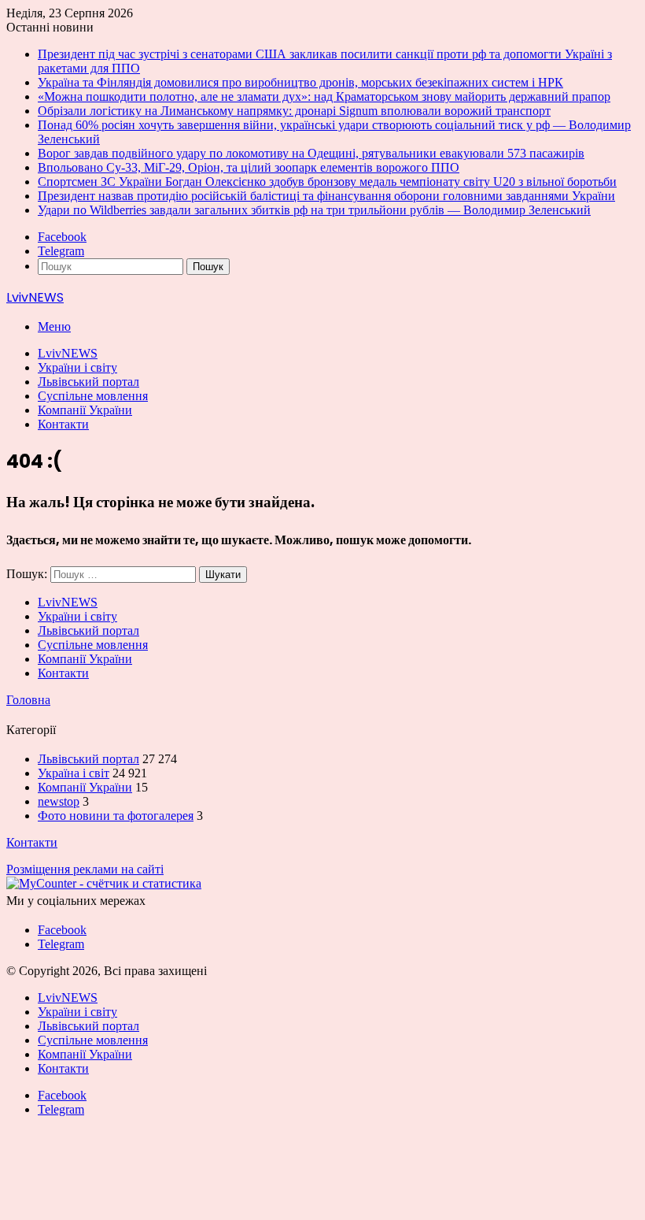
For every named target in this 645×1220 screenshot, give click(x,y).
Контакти (63, 424)
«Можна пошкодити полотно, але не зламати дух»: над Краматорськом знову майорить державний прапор (324, 96)
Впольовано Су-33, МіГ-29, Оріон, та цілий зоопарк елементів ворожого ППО (248, 167)
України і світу (77, 367)
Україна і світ (73, 773)
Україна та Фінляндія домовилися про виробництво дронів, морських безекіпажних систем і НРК (300, 82)
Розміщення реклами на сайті (85, 869)
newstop (58, 801)
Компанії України (85, 410)
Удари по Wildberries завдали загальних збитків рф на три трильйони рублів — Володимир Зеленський (314, 210)
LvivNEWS (68, 353)
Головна (28, 699)
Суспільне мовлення (93, 395)
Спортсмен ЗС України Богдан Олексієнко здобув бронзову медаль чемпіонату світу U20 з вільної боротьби (327, 181)
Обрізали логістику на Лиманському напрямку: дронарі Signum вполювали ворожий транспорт (294, 110)
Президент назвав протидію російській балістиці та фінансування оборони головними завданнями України (326, 195)
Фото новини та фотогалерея (116, 815)
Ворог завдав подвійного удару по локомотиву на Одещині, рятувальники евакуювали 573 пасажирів (311, 153)
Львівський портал (88, 381)
